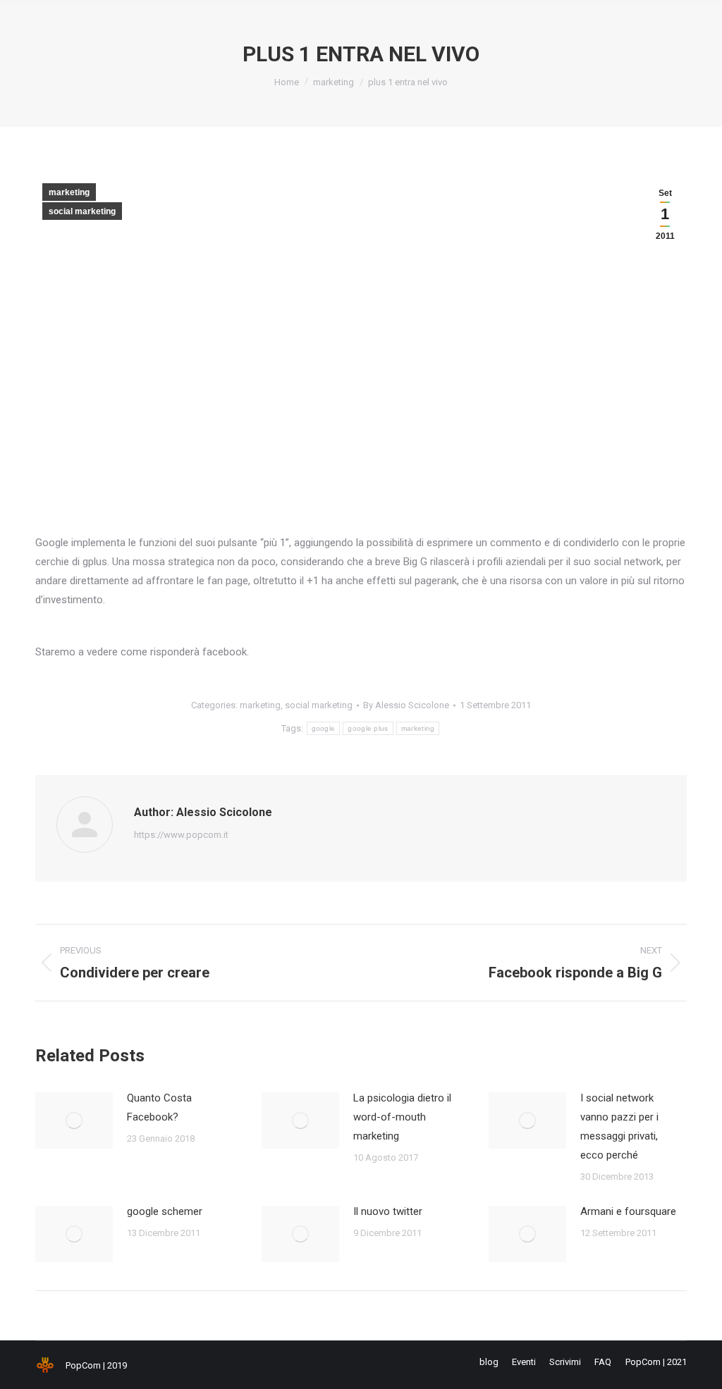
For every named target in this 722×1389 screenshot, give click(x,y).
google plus (368, 728)
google (324, 728)
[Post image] (74, 1120)
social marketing (82, 211)
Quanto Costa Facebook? (159, 1107)
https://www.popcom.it (181, 834)
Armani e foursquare (628, 1211)
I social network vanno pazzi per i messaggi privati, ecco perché (619, 1126)
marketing (69, 192)
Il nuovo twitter (387, 1211)
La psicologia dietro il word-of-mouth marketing (402, 1117)
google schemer (164, 1211)
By (406, 705)
